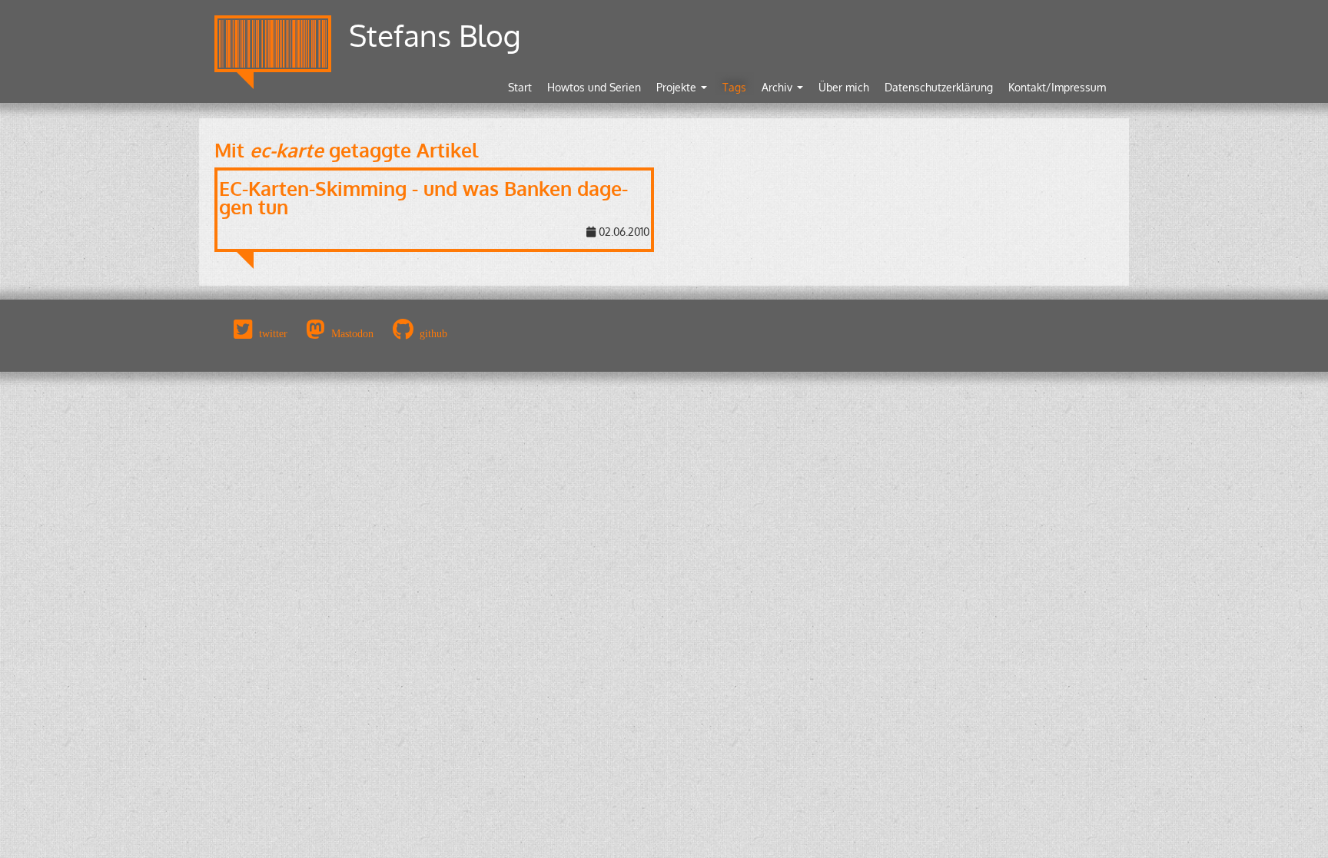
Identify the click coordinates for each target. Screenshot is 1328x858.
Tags (734, 87)
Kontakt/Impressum (1057, 87)
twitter (273, 333)
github (433, 333)
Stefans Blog (435, 35)
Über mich (843, 87)
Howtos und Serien (594, 87)
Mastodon (352, 333)
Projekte (677, 87)
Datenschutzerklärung (939, 87)
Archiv (778, 87)
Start (520, 87)
